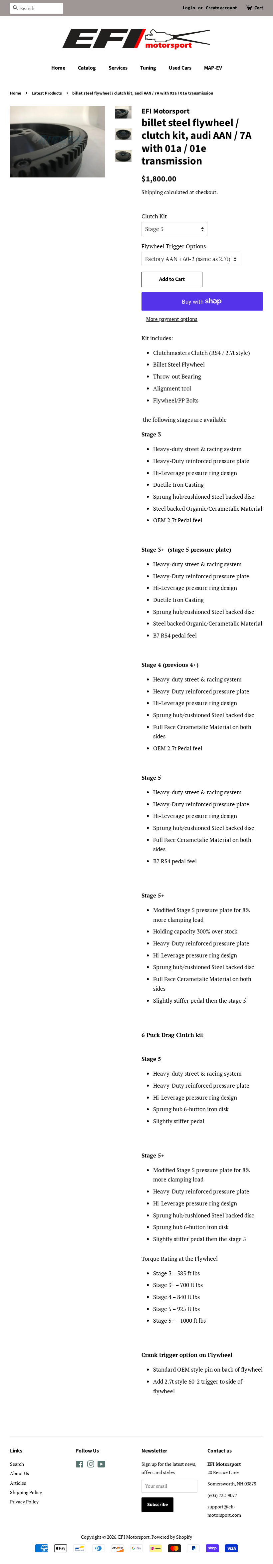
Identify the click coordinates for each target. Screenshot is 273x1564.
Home (58, 68)
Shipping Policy (26, 1492)
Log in (189, 8)
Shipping (152, 192)
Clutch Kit (154, 216)
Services (118, 68)
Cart (258, 8)
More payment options (171, 319)
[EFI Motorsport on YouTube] (101, 1465)
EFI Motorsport (133, 1537)
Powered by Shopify (171, 1537)
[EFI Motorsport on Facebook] (80, 1465)
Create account (221, 8)
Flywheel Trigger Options (173, 246)
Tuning (148, 68)
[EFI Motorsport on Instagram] (90, 1465)
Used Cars (180, 68)
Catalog (87, 68)
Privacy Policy (24, 1501)
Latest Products (47, 93)
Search (17, 1464)
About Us (19, 1473)
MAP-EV (213, 68)
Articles (18, 1483)
